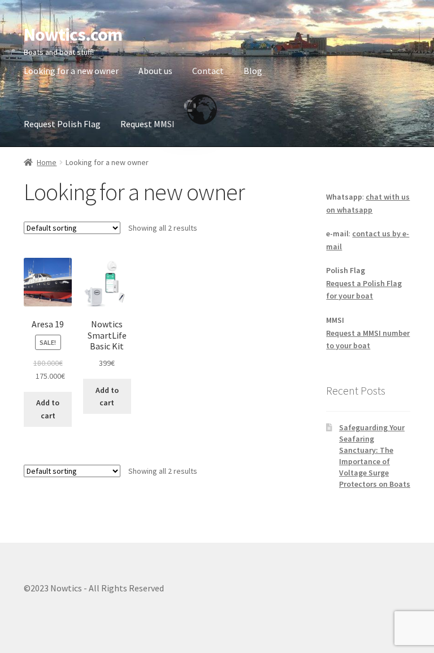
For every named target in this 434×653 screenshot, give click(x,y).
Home (47, 162)
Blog (253, 70)
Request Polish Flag (62, 123)
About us (155, 70)
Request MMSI (147, 123)
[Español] (189, 101)
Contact (208, 70)
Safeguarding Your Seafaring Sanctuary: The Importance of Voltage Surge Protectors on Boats (374, 455)
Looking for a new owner (71, 70)
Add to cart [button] (47, 409)
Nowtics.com (73, 34)
